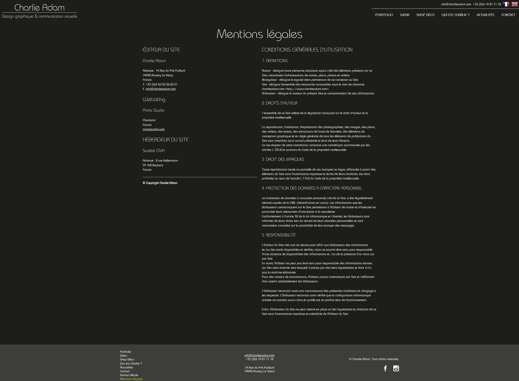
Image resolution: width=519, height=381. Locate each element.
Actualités (485, 15)
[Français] (506, 4)
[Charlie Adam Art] (385, 369)
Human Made (129, 375)
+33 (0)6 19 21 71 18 (487, 4)
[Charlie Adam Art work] (396, 369)
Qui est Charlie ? (456, 15)
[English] (514, 4)
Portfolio (384, 15)
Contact (508, 15)
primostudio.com (154, 129)
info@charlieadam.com (456, 4)
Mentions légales (131, 379)
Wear (404, 15)
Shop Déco (425, 15)
